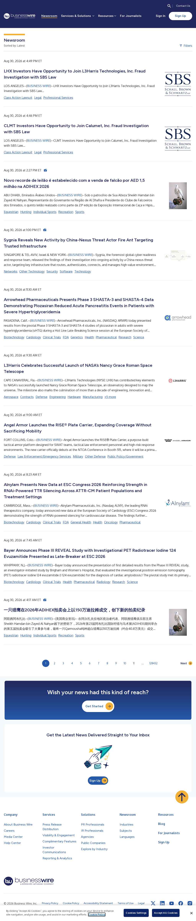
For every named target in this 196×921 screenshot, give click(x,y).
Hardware (74, 397)
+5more (110, 397)
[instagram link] (190, 903)
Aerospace (11, 397)
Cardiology (33, 337)
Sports (79, 212)
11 (134, 663)
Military (78, 456)
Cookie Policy (96, 914)
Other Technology (32, 271)
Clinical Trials (52, 337)
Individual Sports (44, 212)
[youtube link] (171, 903)
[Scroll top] (181, 796)
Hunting (25, 212)
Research (125, 337)
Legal (38, 98)
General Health (81, 522)
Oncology (111, 522)
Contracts (27, 397)
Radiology (103, 582)
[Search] (169, 6)
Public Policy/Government (125, 456)
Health (89, 337)
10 (125, 663)
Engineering (57, 397)
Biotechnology (14, 337)
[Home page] (19, 16)
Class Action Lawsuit (18, 98)
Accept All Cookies (165, 912)
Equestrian (11, 212)
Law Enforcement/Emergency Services (44, 456)
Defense (41, 397)
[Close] (191, 913)
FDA (66, 337)
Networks (10, 271)
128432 (153, 663)
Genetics (77, 337)
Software (66, 271)
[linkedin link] (162, 903)
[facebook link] (180, 903)
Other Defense (95, 456)
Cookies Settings (136, 912)
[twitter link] (153, 903)
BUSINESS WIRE (38, 86)
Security (52, 271)
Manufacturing (93, 397)
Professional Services (58, 98)
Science (138, 337)
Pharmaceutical (106, 337)
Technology (82, 271)
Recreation (65, 212)
